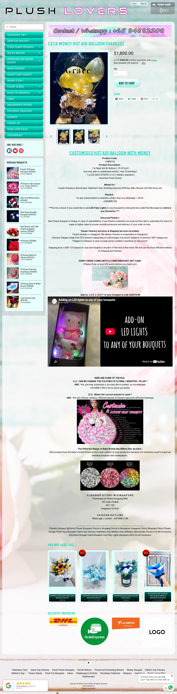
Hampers (12, 117)
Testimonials (14, 135)
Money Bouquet (16, 68)
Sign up (143, 4)
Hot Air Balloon (16, 53)
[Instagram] (21, 150)
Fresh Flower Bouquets (20, 47)
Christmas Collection (19, 111)
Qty (115, 68)
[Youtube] (15, 150)
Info (143, 63)
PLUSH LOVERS (87, 684)
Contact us (13, 123)
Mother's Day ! (15, 80)
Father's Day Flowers (19, 74)
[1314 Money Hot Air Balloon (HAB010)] (64, 136)
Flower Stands (15, 86)
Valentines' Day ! (17, 34)
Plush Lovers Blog (17, 129)
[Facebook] (9, 150)
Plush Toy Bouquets (18, 92)
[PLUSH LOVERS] (65, 10)
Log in (134, 4)
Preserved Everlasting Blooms (20, 61)
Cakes (10, 98)
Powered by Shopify (88, 688)
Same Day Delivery (18, 40)
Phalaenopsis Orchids (19, 104)
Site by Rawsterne (89, 686)
